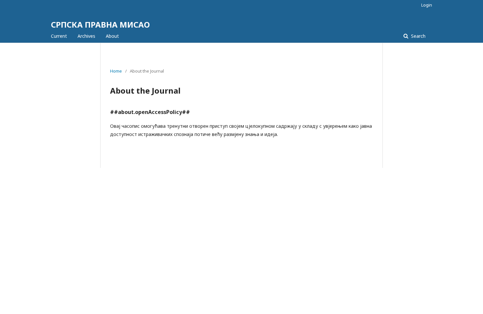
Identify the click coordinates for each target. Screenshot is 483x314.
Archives (86, 36)
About (112, 36)
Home (116, 71)
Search (418, 36)
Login (426, 5)
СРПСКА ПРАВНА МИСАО (100, 24)
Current (59, 36)
